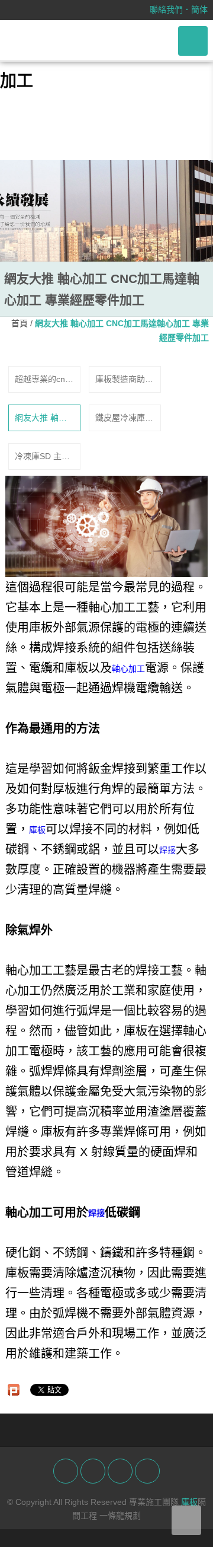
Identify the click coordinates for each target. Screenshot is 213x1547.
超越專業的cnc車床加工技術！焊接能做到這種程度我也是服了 (44, 380)
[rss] (147, 1471)
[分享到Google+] (120, 1471)
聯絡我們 (166, 9)
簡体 (199, 9)
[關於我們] (106, 211)
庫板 (37, 830)
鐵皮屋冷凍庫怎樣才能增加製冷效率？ (124, 419)
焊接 (167, 850)
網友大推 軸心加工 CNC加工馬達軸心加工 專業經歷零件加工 (44, 419)
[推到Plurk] (14, 1390)
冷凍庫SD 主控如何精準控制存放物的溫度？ (44, 457)
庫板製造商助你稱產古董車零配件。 (124, 380)
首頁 (19, 323)
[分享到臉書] (65, 1471)
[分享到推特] (92, 1471)
